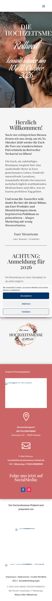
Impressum (11, 577)
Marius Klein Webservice (26, 594)
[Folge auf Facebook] (23, 489)
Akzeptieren (26, 295)
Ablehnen (26, 303)
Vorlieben (26, 311)
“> (9, 96)
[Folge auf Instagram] (29, 489)
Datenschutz (23, 577)
